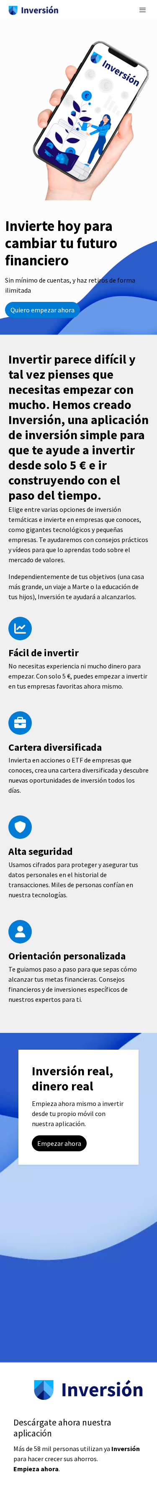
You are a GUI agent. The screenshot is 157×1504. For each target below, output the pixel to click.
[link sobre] (78, 1394)
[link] (33, 9)
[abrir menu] (142, 9)
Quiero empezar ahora (42, 310)
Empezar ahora (59, 1143)
